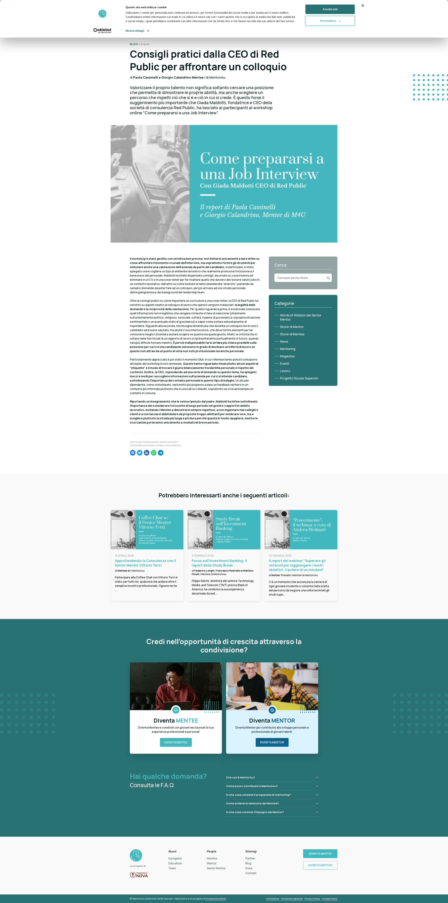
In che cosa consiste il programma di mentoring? (258, 795)
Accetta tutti (330, 9)
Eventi (284, 363)
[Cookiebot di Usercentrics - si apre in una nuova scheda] (102, 30)
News (284, 341)
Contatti (250, 873)
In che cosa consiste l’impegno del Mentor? (255, 812)
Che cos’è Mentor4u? (240, 777)
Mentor (212, 863)
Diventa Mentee (175, 742)
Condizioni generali (292, 898)
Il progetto (175, 858)
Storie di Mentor (292, 327)
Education (175, 863)
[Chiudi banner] (363, 5)
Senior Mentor (216, 868)
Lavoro (285, 371)
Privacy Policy (312, 898)
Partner (250, 858)
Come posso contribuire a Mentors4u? (252, 786)
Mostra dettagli (135, 30)
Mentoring (287, 349)
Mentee (212, 858)
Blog (248, 863)
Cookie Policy (329, 898)
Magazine (287, 356)
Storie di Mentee (292, 334)
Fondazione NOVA (216, 898)
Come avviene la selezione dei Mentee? (252, 803)
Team (172, 868)
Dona (248, 868)
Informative (273, 898)
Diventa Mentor (272, 742)
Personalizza (328, 20)
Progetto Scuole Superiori (299, 378)
